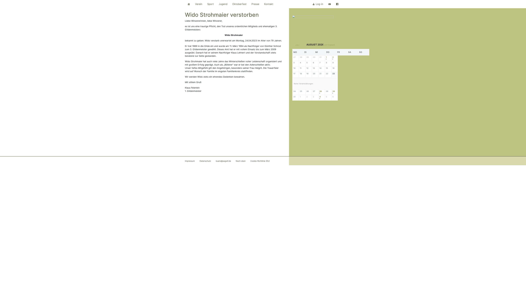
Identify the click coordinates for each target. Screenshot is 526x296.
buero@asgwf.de (223, 161)
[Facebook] (337, 4)
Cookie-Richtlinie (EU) (260, 161)
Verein (198, 4)
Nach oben (241, 161)
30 (333, 91)
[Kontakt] (329, 4)
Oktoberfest (239, 4)
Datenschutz (205, 161)
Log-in (319, 4)
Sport (210, 4)
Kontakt (268, 4)
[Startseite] (189, 4)
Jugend (223, 4)
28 (320, 91)
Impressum (190, 161)
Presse (255, 4)
